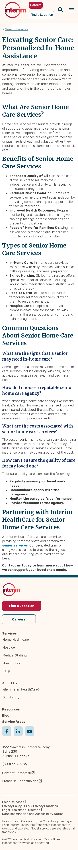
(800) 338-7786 (15, 764)
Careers (19, 619)
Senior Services (16, 29)
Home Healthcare (16, 640)
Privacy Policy (12, 806)
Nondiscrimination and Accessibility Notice (32, 814)
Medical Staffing (15, 655)
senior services (15, 545)
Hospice (9, 647)
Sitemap (34, 810)
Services (9, 633)
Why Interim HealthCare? (21, 689)
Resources (11, 709)
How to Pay (11, 663)
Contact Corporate (16, 773)
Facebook (6, 734)
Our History (11, 697)
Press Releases (13, 802)
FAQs (6, 671)
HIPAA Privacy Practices (41, 806)
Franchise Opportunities (20, 781)
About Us (9, 683)
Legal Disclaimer (14, 810)
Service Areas (14, 722)
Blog (5, 716)
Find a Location (21, 606)
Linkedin (18, 734)
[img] (15, 10)
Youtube (29, 734)
